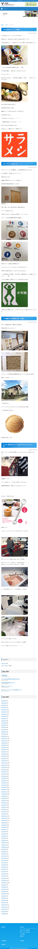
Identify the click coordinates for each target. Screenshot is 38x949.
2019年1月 (4, 840)
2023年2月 (4, 731)
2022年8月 (4, 745)
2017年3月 (4, 871)
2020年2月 (4, 811)
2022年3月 (4, 756)
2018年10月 (4, 847)
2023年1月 (4, 734)
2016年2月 (4, 900)
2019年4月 (4, 833)
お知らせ (3, 663)
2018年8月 (4, 849)
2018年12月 (4, 842)
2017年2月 (4, 873)
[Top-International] (7, 4)
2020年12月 (4, 789)
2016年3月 (4, 898)
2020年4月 (4, 807)
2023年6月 (4, 723)
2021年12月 (4, 762)
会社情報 (22, 940)
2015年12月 (4, 904)
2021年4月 (4, 780)
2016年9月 (4, 884)
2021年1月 (4, 787)
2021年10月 (4, 767)
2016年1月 (4, 902)
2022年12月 (4, 736)
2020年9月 (4, 796)
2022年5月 (4, 751)
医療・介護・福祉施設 (25, 932)
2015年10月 (4, 909)
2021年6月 (4, 776)
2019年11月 (4, 818)
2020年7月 (4, 800)
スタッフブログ (5, 665)
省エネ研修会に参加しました (8, 682)
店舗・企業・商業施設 (25, 930)
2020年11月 (4, 791)
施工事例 (22, 927)
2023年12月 (4, 709)
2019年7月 (4, 827)
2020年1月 (4, 814)
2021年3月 (4, 782)
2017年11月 (4, 856)
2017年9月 (4, 858)
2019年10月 (4, 820)
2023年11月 (4, 711)
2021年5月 (4, 778)
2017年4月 (4, 869)
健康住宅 (22, 936)
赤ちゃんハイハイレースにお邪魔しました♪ (11, 689)
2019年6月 (4, 829)
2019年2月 (4, 838)
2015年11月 (4, 907)
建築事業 (3, 927)
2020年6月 (4, 802)
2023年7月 (4, 720)
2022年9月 (4, 743)
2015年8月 (4, 913)
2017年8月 (4, 860)
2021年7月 (4, 774)
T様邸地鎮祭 (4, 675)
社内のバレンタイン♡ (6, 686)
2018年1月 (4, 853)
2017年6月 (4, 864)
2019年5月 (4, 831)
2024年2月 (4, 705)
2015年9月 (4, 911)
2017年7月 (4, 862)
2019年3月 (4, 836)
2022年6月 (4, 749)
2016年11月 (4, 880)
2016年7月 (4, 889)
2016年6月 (4, 891)
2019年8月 (4, 825)
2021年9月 (4, 769)
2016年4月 (4, 896)
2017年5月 (4, 867)
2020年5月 (4, 805)
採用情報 (3, 944)
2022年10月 (4, 740)
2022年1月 (4, 760)
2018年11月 (4, 845)
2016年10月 (4, 882)
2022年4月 (4, 754)
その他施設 (22, 934)
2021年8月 (4, 771)
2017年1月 (4, 876)
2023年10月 (4, 714)
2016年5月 (4, 893)
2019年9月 (4, 822)
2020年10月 (4, 794)
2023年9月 (4, 716)
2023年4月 (4, 727)
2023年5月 (4, 725)
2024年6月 (4, 700)
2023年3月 (4, 729)
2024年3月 (4, 703)
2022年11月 (4, 738)
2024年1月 (4, 707)
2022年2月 (4, 758)
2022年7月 (4, 747)
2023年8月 (4, 718)
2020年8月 (4, 798)
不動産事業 (3, 940)
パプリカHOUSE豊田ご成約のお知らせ (10, 679)
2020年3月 (4, 809)
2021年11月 (4, 765)
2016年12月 (4, 878)
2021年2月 (4, 785)
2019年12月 (4, 816)
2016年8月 (4, 887)
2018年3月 (4, 851)
